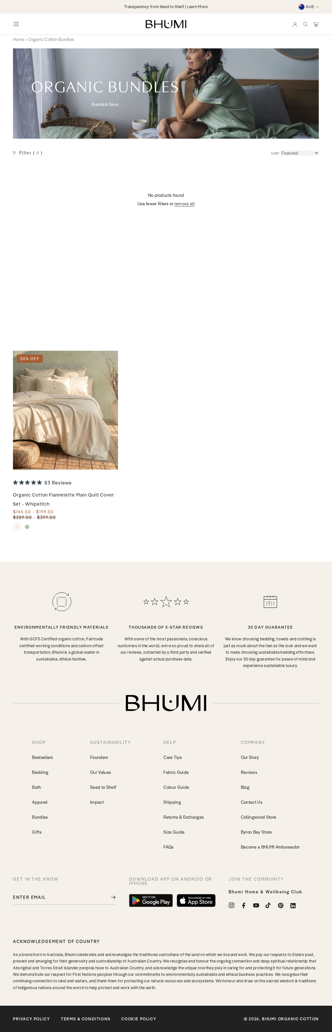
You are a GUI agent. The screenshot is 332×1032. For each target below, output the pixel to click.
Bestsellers (42, 757)
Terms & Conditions (86, 1018)
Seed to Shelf (103, 787)
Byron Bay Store (256, 832)
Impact (97, 802)
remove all (184, 203)
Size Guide (173, 832)
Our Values (100, 772)
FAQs (168, 847)
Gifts (37, 832)
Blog (245, 787)
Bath (36, 787)
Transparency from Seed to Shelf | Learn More (166, 6)
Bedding (40, 772)
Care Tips (172, 757)
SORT (275, 153)
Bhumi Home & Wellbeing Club (265, 891)
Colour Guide (176, 787)
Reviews (249, 772)
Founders (99, 757)
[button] (305, 24)
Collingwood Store (258, 817)
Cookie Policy (138, 1018)
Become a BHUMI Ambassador (270, 847)
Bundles (40, 817)
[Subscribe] (108, 897)
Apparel (39, 802)
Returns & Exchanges (183, 817)
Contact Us (251, 802)
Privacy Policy (31, 1018)
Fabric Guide (176, 772)
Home (18, 39)
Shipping (172, 802)
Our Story (250, 757)
